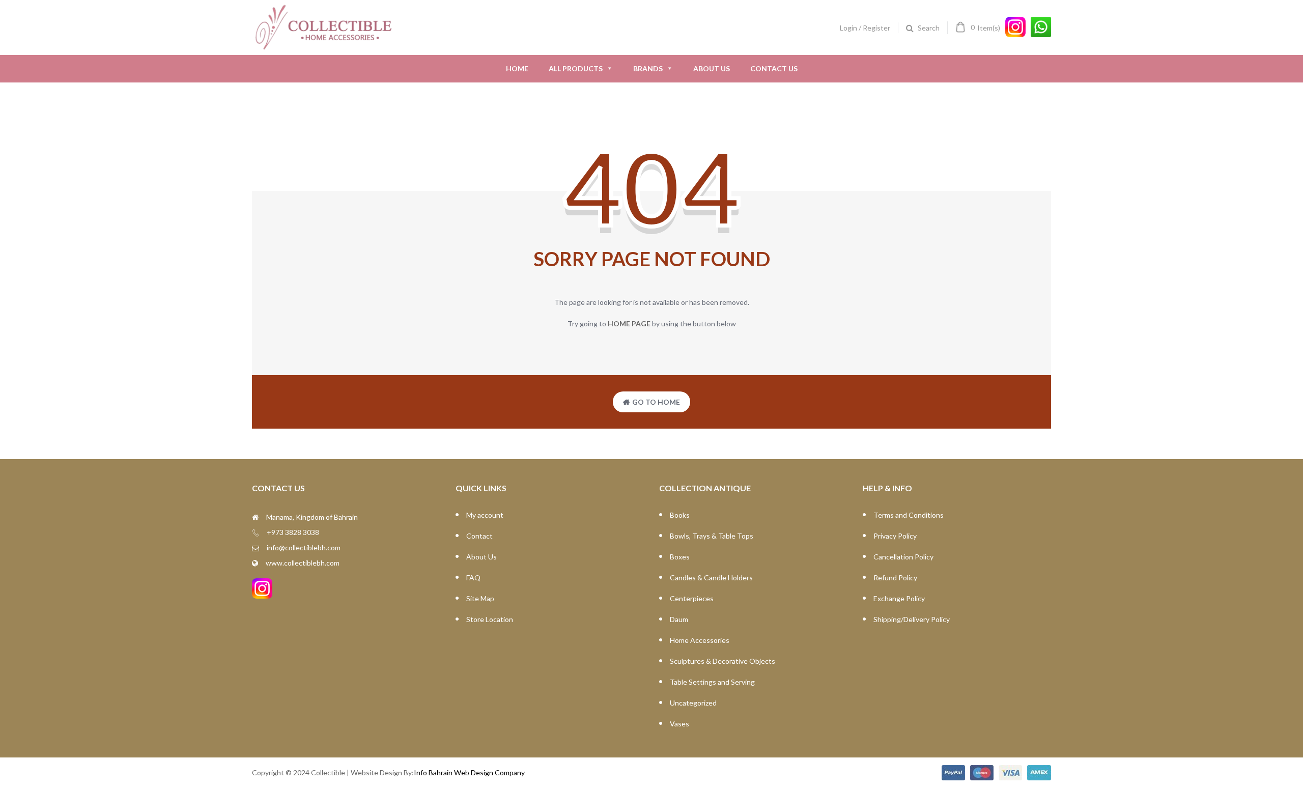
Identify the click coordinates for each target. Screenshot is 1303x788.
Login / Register (865, 27)
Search (929, 27)
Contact (479, 535)
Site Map (480, 598)
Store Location (489, 619)
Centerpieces (692, 598)
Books (680, 515)
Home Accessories (699, 640)
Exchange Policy (899, 598)
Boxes (680, 556)
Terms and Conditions (908, 515)
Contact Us (774, 68)
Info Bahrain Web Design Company (469, 772)
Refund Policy (895, 577)
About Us (711, 68)
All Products (576, 68)
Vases (679, 723)
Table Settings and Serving (712, 682)
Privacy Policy (895, 535)
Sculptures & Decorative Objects (722, 661)
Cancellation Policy (903, 556)
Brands (648, 68)
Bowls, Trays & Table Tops (711, 535)
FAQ (473, 577)
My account (484, 515)
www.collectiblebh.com (302, 562)
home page (629, 323)
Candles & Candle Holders (711, 577)
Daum (679, 619)
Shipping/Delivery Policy (911, 619)
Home (517, 68)
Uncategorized (693, 702)
